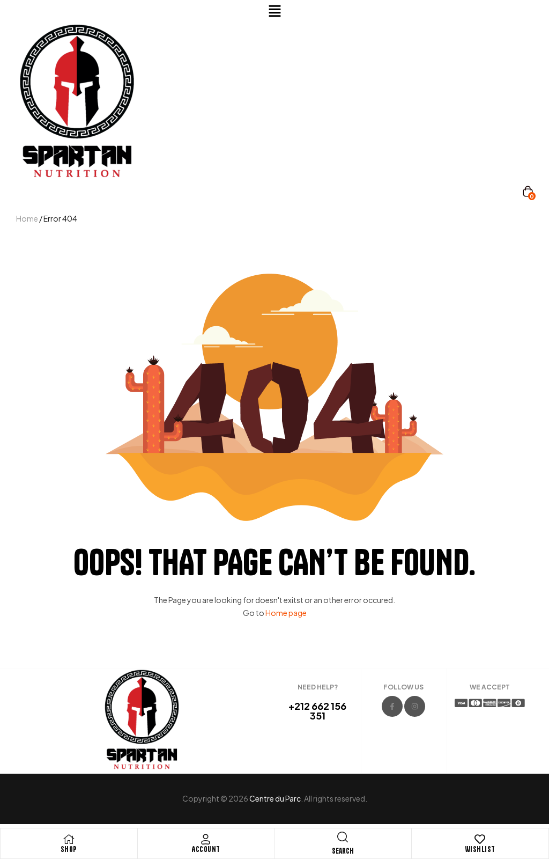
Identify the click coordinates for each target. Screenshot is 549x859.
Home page (286, 613)
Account (205, 849)
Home (27, 218)
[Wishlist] (479, 839)
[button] (274, 11)
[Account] (206, 839)
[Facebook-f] (392, 706)
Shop (69, 849)
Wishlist (480, 849)
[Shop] (68, 839)
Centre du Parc (275, 798)
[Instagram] (414, 706)
